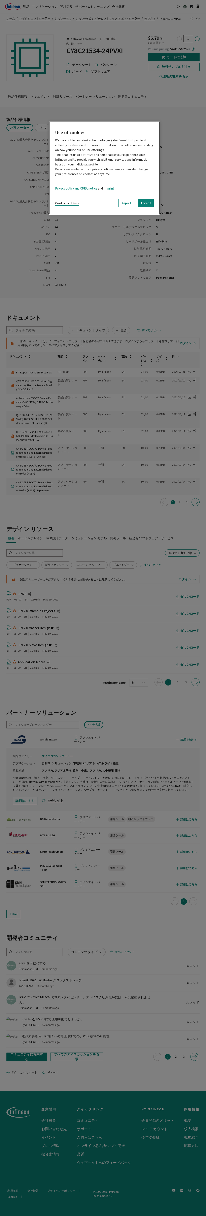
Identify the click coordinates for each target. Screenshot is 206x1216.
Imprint (108, 188)
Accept (145, 203)
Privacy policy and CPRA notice (76, 188)
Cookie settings (67, 203)
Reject (126, 203)
